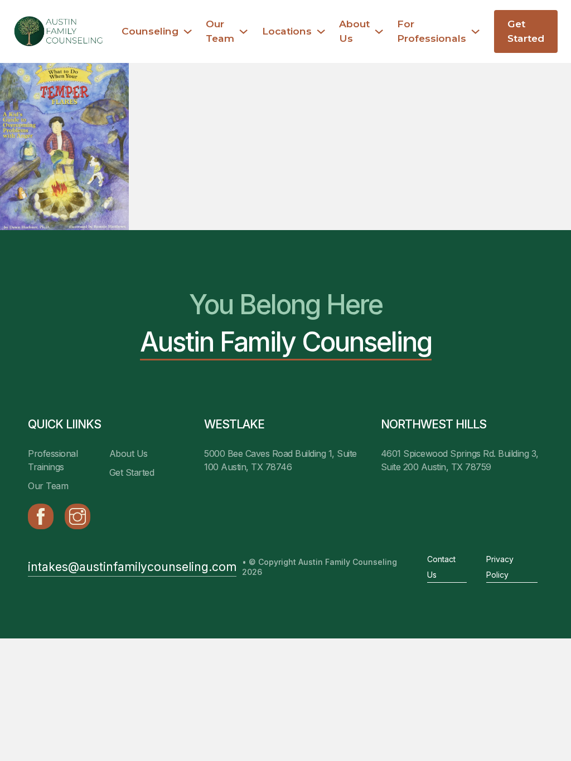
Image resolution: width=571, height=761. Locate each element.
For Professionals (431, 31)
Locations (287, 31)
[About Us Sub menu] (379, 31)
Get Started (525, 31)
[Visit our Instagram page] (77, 516)
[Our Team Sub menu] (243, 31)
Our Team (220, 31)
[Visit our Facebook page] (41, 516)
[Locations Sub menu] (321, 31)
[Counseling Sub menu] (187, 31)
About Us (354, 31)
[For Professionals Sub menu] (475, 31)
